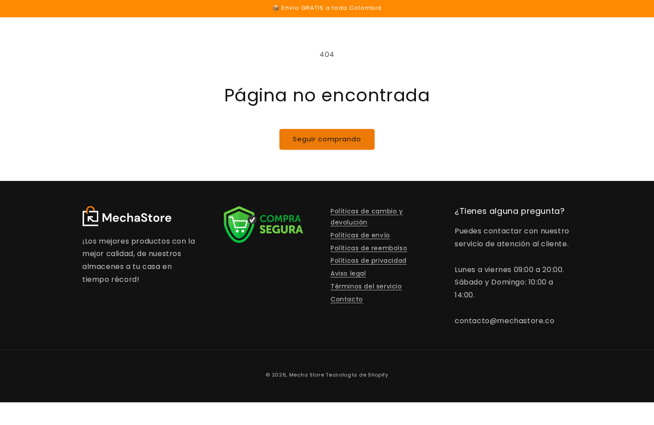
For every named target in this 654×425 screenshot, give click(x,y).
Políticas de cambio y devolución (367, 217)
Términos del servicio (366, 286)
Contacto (347, 299)
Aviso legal (348, 273)
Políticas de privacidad (369, 260)
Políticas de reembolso (369, 248)
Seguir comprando (327, 139)
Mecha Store (306, 374)
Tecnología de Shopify (357, 374)
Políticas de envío (360, 235)
